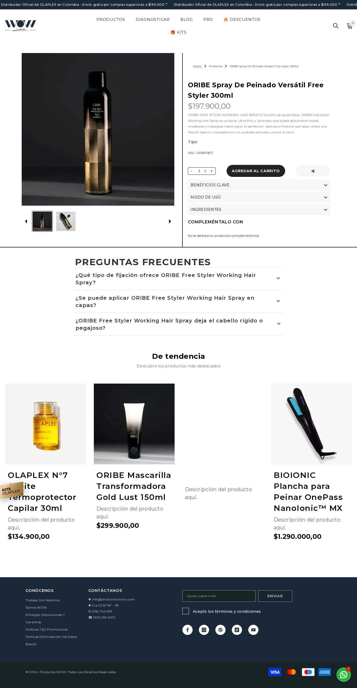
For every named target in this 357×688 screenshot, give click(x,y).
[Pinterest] (220, 630)
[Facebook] (187, 630)
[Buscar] (335, 25)
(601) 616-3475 (104, 617)
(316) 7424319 (102, 611)
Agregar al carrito (256, 171)
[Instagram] (204, 630)
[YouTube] (253, 630)
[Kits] (12, 490)
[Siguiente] (169, 221)
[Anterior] (26, 221)
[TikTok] (237, 630)
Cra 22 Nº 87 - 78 (105, 605)
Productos (215, 66)
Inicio (197, 66)
